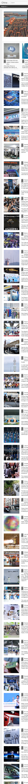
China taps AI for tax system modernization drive (13, 62)
